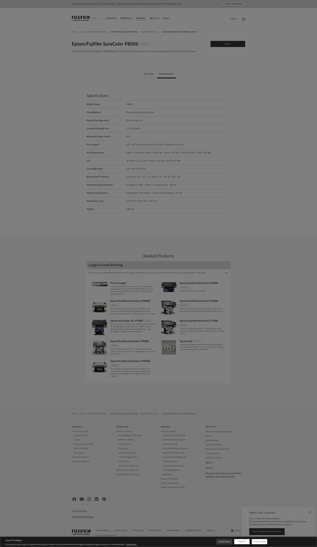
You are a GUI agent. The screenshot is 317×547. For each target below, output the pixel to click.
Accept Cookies (259, 541)
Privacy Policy (131, 544)
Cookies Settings (224, 541)
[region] (158, 542)
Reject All (241, 541)
